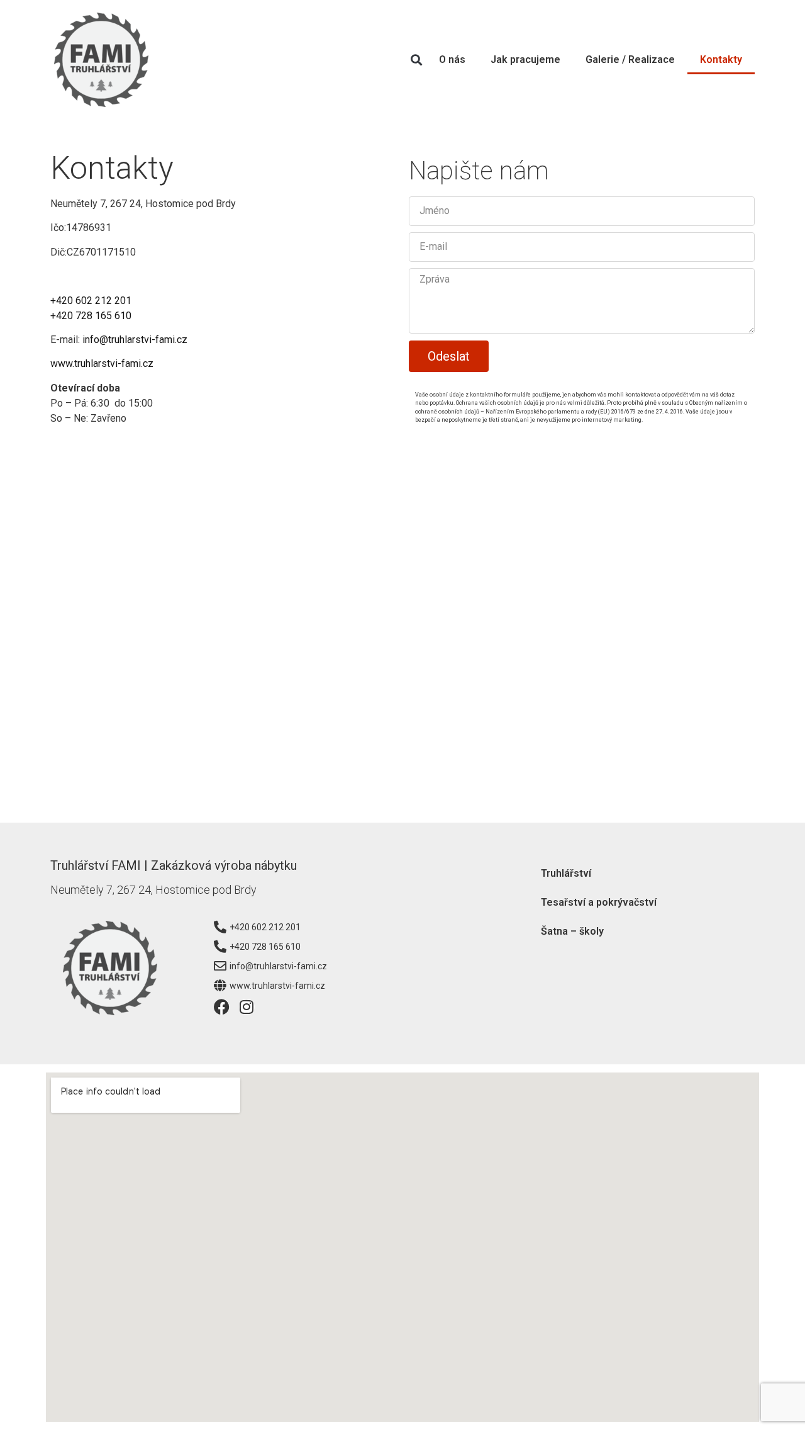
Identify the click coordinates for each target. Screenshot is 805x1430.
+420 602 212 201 (90, 301)
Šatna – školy (572, 931)
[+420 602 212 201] (220, 927)
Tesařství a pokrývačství (599, 902)
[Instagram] (247, 1007)
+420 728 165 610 (90, 316)
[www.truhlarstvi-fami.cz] (220, 985)
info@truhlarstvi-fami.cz (134, 340)
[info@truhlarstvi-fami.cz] (220, 966)
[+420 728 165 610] (220, 946)
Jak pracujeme (525, 59)
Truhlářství (566, 873)
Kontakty (721, 59)
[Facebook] (222, 1007)
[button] (416, 60)
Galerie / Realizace (630, 59)
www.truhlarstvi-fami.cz (101, 363)
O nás (452, 59)
